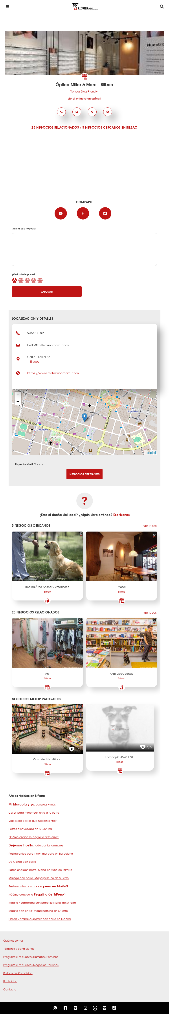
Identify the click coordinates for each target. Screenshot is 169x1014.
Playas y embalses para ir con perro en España (40, 919)
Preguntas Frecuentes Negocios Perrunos (31, 965)
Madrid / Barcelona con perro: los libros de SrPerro (42, 903)
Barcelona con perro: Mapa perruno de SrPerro (40, 870)
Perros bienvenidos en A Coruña (30, 829)
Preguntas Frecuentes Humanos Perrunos (30, 957)
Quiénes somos (13, 940)
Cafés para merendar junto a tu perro (34, 813)
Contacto (10, 989)
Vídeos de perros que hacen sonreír (33, 821)
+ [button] (18, 395)
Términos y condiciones (18, 949)
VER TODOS (149, 526)
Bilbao (34, 361)
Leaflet (150, 452)
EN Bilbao (129, 127)
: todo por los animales (36, 845)
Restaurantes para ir (38, 886)
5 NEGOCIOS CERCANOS (101, 127)
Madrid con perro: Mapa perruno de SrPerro (38, 911)
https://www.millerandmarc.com (53, 373)
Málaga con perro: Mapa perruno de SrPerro (39, 878)
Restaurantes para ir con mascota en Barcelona (41, 853)
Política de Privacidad (18, 973)
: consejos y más (32, 804)
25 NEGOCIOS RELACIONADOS (55, 127)
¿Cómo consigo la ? (37, 894)
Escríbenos (121, 514)
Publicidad (10, 981)
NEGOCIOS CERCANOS (85, 474)
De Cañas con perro (22, 862)
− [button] (18, 401)
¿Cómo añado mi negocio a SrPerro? (34, 837)
